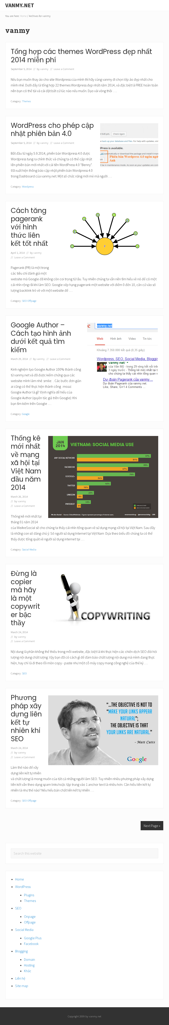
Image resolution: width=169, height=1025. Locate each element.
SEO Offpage (29, 300)
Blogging (21, 951)
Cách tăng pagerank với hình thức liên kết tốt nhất (29, 227)
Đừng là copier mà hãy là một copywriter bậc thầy (25, 598)
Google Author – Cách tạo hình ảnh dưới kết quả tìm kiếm (41, 337)
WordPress (23, 886)
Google (25, 414)
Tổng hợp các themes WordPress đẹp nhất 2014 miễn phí (81, 56)
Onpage (30, 916)
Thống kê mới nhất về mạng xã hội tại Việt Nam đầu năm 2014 (26, 462)
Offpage (30, 922)
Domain (29, 959)
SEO (24, 673)
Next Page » (152, 825)
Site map (21, 986)
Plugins (29, 895)
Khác (27, 971)
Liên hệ (20, 978)
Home (19, 879)
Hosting (29, 965)
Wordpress (28, 186)
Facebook (31, 943)
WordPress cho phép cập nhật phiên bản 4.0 (52, 130)
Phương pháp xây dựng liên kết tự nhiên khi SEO (26, 718)
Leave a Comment (64, 69)
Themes (26, 101)
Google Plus (32, 938)
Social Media (29, 549)
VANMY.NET (19, 5)
